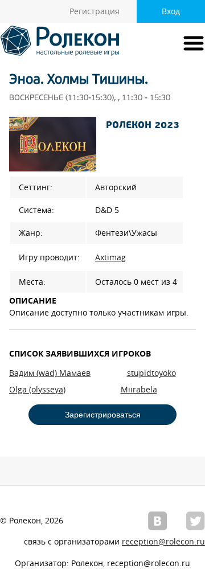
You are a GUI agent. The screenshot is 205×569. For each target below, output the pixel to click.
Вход (171, 11)
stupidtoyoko (151, 373)
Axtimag (110, 257)
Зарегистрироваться (103, 414)
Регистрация (94, 11)
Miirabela (139, 389)
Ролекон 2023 (142, 125)
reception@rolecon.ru (163, 542)
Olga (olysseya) (37, 389)
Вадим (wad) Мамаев (50, 373)
